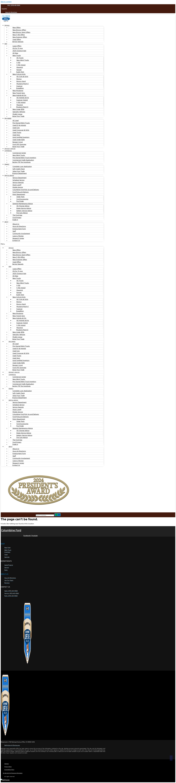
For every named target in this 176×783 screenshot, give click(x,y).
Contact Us (16, 240)
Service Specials (17, 42)
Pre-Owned (7, 118)
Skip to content (6, 2)
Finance (6, 164)
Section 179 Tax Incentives (21, 162)
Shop (3, 544)
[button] (52, 244)
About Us (4, 574)
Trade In (15, 220)
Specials (6, 25)
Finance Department (19, 173)
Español (4, 9)
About (6, 222)
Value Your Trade (18, 116)
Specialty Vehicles (14, 372)
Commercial (8, 151)
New (5, 44)
